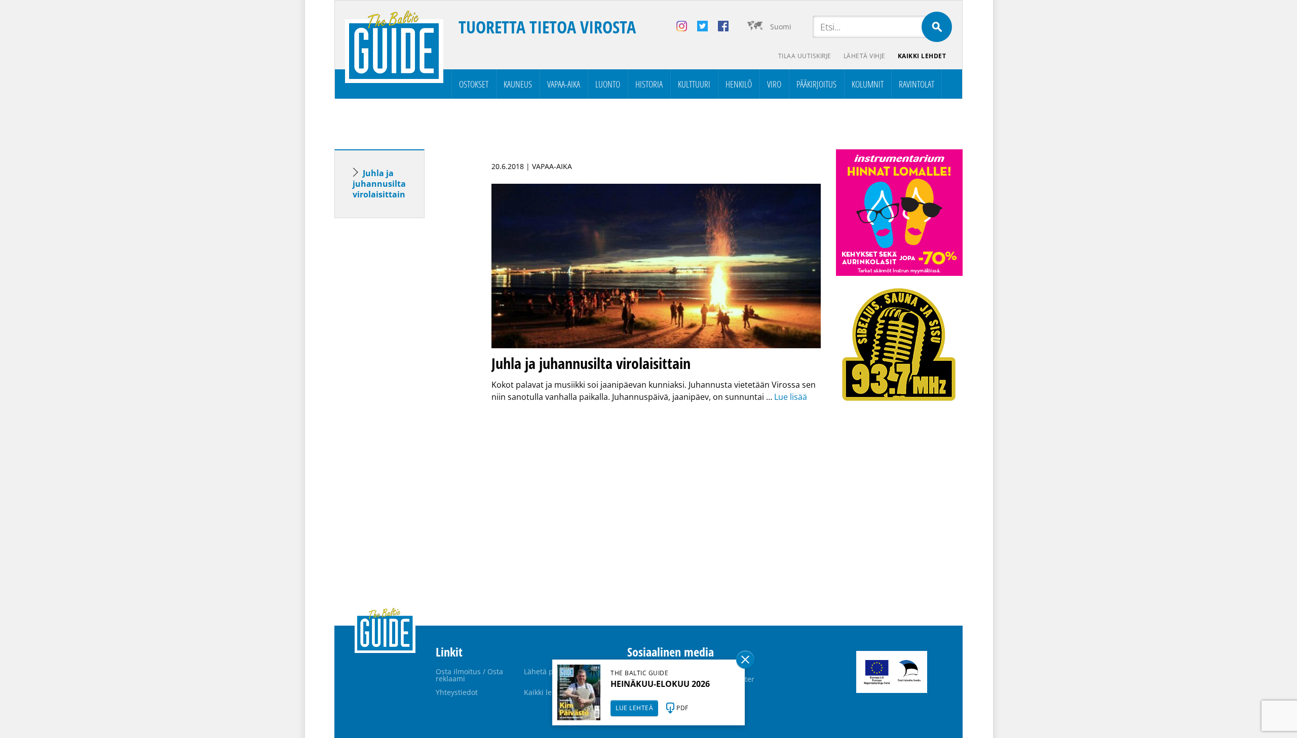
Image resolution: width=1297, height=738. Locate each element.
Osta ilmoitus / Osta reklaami (469, 675)
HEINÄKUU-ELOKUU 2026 (660, 683)
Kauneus (518, 84)
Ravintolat (916, 84)
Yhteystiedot (457, 692)
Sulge (745, 659)
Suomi (780, 26)
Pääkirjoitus (816, 84)
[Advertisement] (397, 385)
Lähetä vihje (865, 56)
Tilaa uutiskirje (804, 56)
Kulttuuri (694, 84)
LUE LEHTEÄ (634, 708)
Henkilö (739, 84)
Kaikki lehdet (922, 56)
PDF (682, 708)
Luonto (607, 84)
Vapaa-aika (563, 84)
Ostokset (473, 84)
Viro (774, 84)
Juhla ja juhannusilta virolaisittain (380, 184)
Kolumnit (868, 84)
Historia (649, 84)
